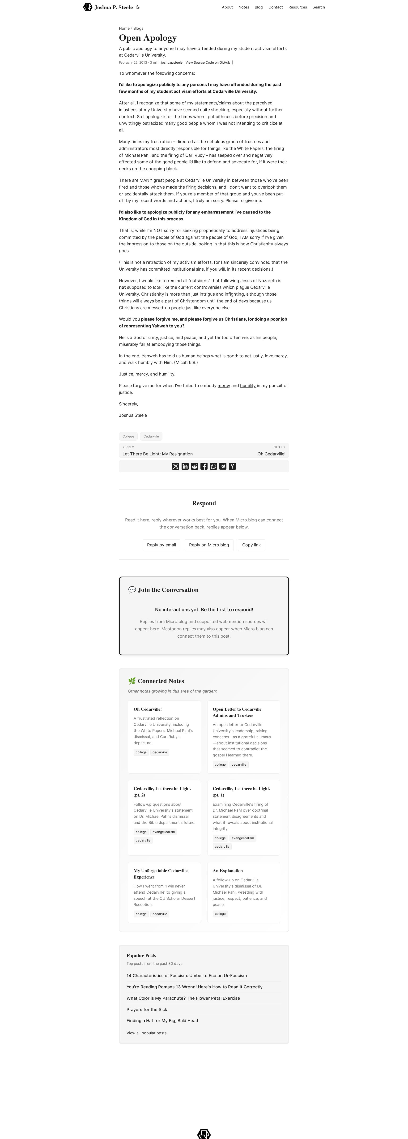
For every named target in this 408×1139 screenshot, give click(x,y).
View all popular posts (146, 1033)
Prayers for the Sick (147, 1009)
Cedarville (151, 436)
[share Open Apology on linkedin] (185, 466)
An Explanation (228, 870)
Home (124, 28)
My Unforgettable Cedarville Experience (160, 873)
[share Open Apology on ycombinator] (232, 466)
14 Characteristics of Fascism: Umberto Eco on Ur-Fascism (187, 975)
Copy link (251, 544)
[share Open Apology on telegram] (222, 466)
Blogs (138, 28)
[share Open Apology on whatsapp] (213, 466)
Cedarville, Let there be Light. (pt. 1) (241, 791)
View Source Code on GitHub (208, 62)
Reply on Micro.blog (209, 544)
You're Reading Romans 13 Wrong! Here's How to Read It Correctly (195, 986)
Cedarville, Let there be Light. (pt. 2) (162, 791)
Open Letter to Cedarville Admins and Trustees (237, 712)
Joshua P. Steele (113, 7)
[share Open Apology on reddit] (194, 466)
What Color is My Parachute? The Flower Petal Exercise (183, 998)
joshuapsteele (172, 62)
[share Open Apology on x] (175, 466)
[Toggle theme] (137, 7)
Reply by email (161, 544)
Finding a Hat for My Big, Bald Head (162, 1020)
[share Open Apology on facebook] (204, 466)
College (128, 436)
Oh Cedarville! (148, 709)
